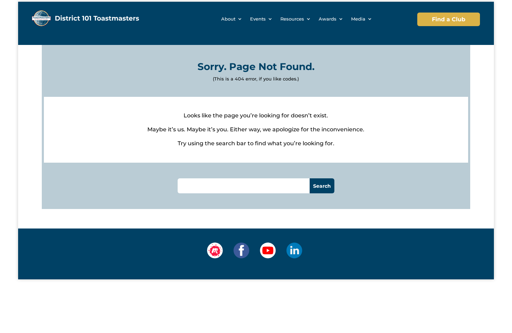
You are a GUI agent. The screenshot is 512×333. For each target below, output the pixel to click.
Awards (327, 19)
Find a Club (448, 19)
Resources (292, 19)
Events (258, 19)
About (228, 19)
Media (358, 19)
